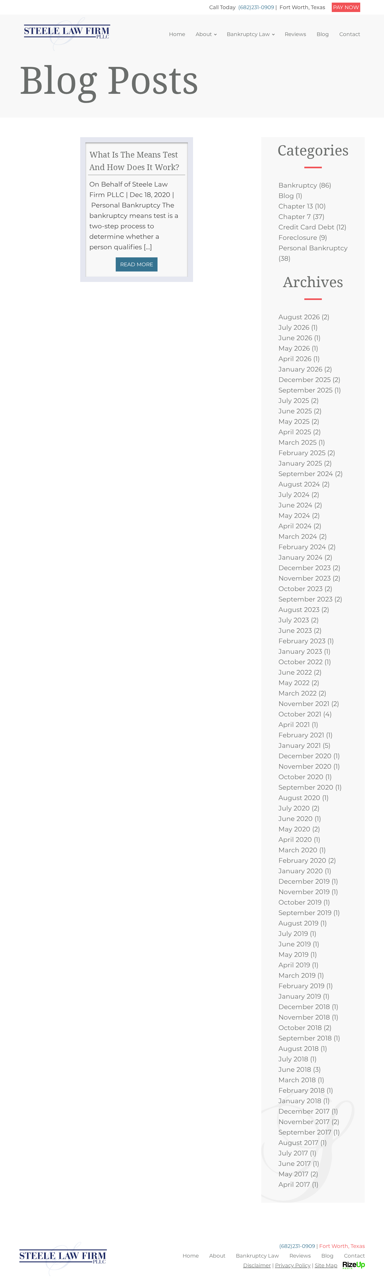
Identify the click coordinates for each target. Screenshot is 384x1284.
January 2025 (300, 463)
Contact (349, 34)
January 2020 (300, 871)
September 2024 (305, 474)
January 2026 (300, 369)
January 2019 (299, 996)
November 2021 (303, 704)
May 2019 (293, 954)
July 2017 (293, 1153)
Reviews (295, 34)
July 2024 (294, 495)
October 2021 (299, 714)
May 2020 (294, 829)
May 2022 (294, 683)
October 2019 (300, 902)
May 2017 (293, 1174)
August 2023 (298, 610)
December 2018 (304, 1007)
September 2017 (304, 1132)
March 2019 (297, 975)
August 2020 (299, 798)
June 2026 (295, 338)
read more (136, 264)
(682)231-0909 (256, 7)
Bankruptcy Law (248, 34)
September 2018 (305, 1038)
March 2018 (297, 1080)
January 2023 (300, 651)
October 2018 (300, 1028)
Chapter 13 (295, 206)
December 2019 (304, 881)
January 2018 (299, 1101)
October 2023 (300, 589)
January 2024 (300, 557)
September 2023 (305, 599)
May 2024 (294, 515)
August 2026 (299, 317)
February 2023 (301, 641)
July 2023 (293, 620)
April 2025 (294, 432)
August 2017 (298, 1143)
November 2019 (304, 892)
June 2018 (294, 1069)
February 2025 (301, 453)
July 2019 (293, 934)
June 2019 (294, 944)
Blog (323, 34)
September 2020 (305, 787)
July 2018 (293, 1059)
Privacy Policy (293, 1265)
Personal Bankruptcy (313, 248)
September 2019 (304, 913)
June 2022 (295, 672)
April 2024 (295, 526)
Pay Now (346, 7)
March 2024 (297, 536)
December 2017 (304, 1111)
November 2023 (304, 578)
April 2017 (294, 1184)
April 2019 (294, 965)
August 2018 (298, 1048)
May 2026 (294, 348)
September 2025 (305, 390)
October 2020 (300, 777)
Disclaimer (257, 1265)
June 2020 (295, 819)
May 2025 (294, 421)
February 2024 (302, 547)
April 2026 (294, 359)
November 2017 (304, 1122)
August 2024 (299, 484)
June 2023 (295, 630)
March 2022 (297, 693)
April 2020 (295, 839)
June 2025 (295, 411)
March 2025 (297, 442)
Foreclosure (297, 237)
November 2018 (304, 1017)
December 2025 (304, 380)
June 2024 (295, 505)
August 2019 (298, 923)
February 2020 (302, 860)
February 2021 (301, 735)
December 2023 (304, 568)
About (204, 34)
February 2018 (301, 1090)
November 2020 (304, 766)
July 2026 (293, 327)
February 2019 (301, 986)
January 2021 (299, 745)
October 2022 (300, 662)
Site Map (326, 1265)
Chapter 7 (294, 217)
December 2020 (304, 756)
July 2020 (294, 808)
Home (177, 34)
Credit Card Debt (306, 227)
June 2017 (294, 1163)
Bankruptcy (297, 185)
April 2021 (294, 724)
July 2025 (293, 400)
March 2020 (297, 850)
